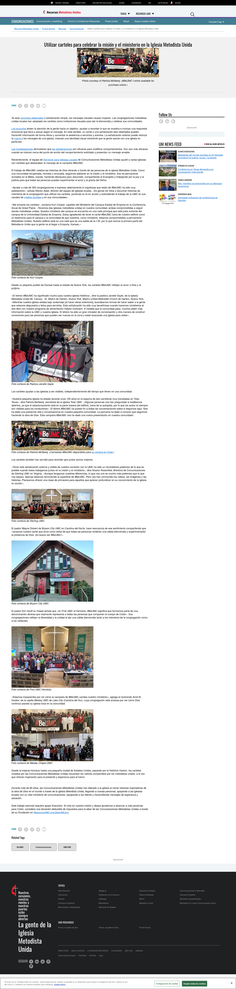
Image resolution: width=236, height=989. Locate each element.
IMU (149, 3)
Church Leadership (185, 180)
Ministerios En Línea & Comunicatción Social (198, 903)
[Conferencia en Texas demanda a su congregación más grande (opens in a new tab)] (168, 170)
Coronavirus (63, 894)
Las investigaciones (22, 149)
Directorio (80, 3)
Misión (141, 899)
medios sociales (33, 197)
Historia (61, 899)
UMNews (139, 951)
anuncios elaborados (32, 118)
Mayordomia (103, 903)
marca (17, 138)
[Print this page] (38, 106)
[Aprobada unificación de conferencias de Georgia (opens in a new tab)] (168, 199)
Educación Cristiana (147, 890)
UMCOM (67, 847)
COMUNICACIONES (22, 21)
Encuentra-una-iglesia (102, 3)
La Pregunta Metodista (97, 951)
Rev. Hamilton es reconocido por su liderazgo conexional (200, 185)
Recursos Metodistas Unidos (26, 29)
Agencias (62, 29)
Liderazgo (102, 899)
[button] (193, 13)
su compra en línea (102, 452)
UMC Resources (66, 922)
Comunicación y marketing (49, 21)
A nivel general (48, 29)
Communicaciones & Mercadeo (192, 890)
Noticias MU (163, 3)
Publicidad (82, 955)
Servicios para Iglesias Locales (60, 159)
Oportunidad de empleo (67, 955)
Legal (101, 955)
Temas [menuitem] (123, 13)
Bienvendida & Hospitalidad (69, 907)
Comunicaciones (77, 29)
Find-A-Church (145, 927)
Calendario (136, 3)
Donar (121, 3)
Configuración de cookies (167, 983)
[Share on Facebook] (20, 106)
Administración (64, 890)
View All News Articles (215, 144)
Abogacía (102, 890)
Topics (61, 885)
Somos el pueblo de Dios (68, 927)
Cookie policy (60, 984)
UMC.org (129, 951)
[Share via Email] (44, 106)
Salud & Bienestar (146, 894)
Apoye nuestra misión (145, 21)
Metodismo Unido (146, 903)
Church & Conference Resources (84, 21)
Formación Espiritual (66, 903)
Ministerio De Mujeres (107, 907)
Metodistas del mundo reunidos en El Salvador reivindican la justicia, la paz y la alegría (200, 156)
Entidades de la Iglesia (186, 165)
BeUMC (20, 847)
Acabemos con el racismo (109, 894)
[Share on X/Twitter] (26, 106)
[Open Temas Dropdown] (129, 13)
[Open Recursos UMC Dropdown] (153, 13)
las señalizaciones (62, 149)
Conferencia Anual (185, 194)
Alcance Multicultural (186, 151)
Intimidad (92, 955)
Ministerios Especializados (190, 899)
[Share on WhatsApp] (32, 106)
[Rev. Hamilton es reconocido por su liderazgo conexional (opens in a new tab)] (168, 185)
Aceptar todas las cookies (194, 983)
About (126, 21)
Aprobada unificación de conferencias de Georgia (198, 199)
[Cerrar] (232, 983)
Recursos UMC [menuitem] (143, 13)
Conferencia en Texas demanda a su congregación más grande (195, 171)
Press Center (111, 21)
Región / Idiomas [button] (62, 3)
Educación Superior (187, 894)
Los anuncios (18, 128)
